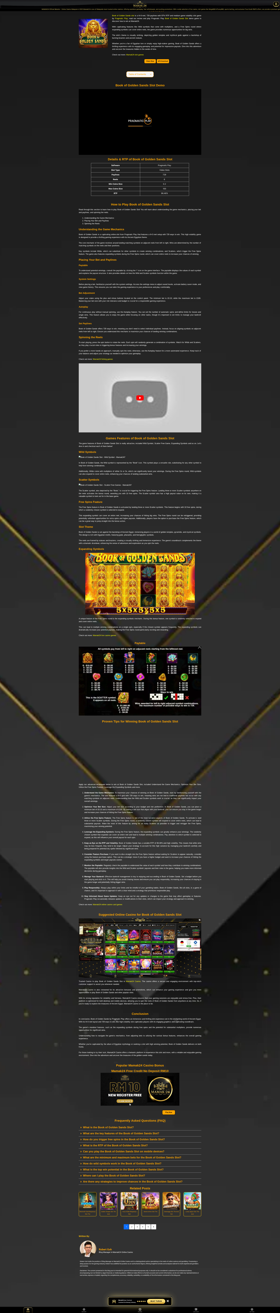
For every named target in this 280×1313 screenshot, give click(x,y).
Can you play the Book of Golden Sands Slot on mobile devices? (123, 1151)
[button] (140, 1127)
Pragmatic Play (121, 18)
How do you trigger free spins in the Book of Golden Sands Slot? (124, 1139)
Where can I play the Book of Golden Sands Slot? (114, 1175)
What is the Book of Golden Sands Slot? (108, 1127)
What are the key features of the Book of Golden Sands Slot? (121, 1133)
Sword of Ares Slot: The (150, 1211)
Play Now (168, 1112)
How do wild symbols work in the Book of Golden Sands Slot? (122, 1163)
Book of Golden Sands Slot (176, 18)
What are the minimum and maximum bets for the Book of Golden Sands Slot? (132, 1157)
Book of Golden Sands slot (123, 16)
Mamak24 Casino (133, 981)
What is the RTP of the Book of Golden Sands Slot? (115, 1145)
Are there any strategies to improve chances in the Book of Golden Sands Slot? (133, 1181)
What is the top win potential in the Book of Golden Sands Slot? (123, 1169)
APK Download (163, 61)
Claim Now (150, 61)
